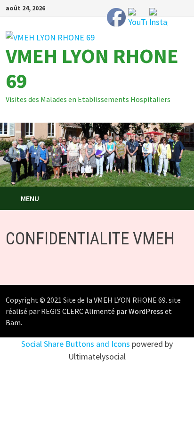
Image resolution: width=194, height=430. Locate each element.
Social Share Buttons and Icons (75, 343)
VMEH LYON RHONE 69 (92, 68)
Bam (13, 322)
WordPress (146, 311)
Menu (30, 198)
